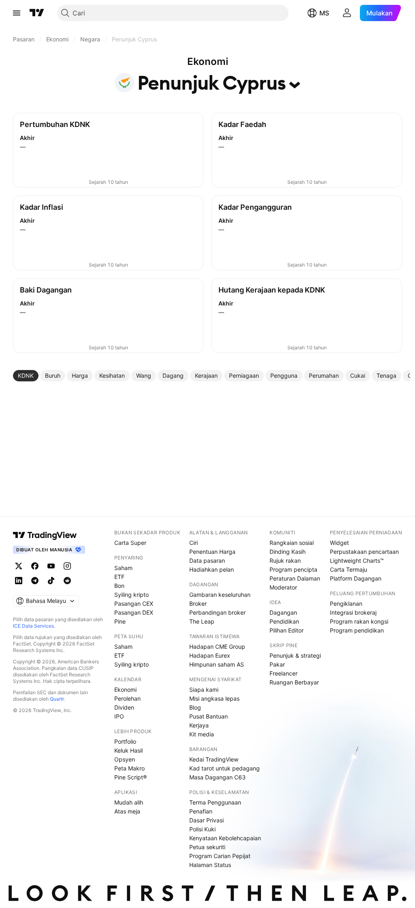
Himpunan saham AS (216, 664)
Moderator (283, 587)
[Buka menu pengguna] (347, 13)
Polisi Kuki (202, 829)
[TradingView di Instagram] (67, 566)
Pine (120, 621)
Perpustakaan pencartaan (364, 551)
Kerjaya (199, 725)
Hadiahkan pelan (211, 569)
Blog (195, 707)
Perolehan (127, 698)
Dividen (124, 707)
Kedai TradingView (213, 759)
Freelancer (283, 673)
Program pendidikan (357, 630)
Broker (198, 603)
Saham (123, 567)
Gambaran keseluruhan (219, 594)
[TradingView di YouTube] (51, 566)
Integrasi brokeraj (353, 612)
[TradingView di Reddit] (67, 580)
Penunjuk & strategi (295, 655)
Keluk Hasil (128, 750)
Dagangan (283, 612)
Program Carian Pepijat (219, 855)
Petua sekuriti (207, 846)
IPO (119, 716)
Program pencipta (293, 569)
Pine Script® (130, 777)
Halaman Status (210, 864)
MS (324, 13)
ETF (119, 576)
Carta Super (130, 542)
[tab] (26, 375)
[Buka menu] (17, 13)
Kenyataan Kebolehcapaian (225, 838)
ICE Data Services (33, 626)
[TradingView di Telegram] (35, 580)
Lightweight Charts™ (357, 560)
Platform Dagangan (355, 578)
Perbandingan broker (217, 612)
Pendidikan (284, 621)
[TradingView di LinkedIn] (18, 580)
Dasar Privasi (206, 820)
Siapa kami (203, 689)
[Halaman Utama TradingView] (37, 13)
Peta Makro (129, 768)
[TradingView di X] (18, 566)
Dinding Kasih (288, 551)
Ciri (193, 542)
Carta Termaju (348, 569)
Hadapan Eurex (209, 655)
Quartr (57, 699)
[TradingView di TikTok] (51, 580)
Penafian (200, 811)
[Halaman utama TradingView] (45, 535)
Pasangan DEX (133, 612)
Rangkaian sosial (292, 542)
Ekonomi (125, 689)
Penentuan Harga (212, 551)
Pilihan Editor (287, 630)
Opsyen (124, 759)
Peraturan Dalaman (295, 578)
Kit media (201, 734)
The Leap (201, 621)
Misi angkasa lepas (214, 698)
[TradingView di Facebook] (35, 566)
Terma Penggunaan (215, 802)
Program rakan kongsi (359, 621)
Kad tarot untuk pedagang (224, 768)
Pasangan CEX (133, 603)
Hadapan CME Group (217, 646)
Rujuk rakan (285, 560)
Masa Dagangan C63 (217, 777)
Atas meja (127, 811)
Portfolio (125, 741)
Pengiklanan (346, 603)
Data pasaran (207, 560)
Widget (339, 542)
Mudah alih (128, 802)
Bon (119, 585)
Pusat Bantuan (208, 716)
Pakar (277, 664)
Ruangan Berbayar (294, 682)
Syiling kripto (131, 594)
